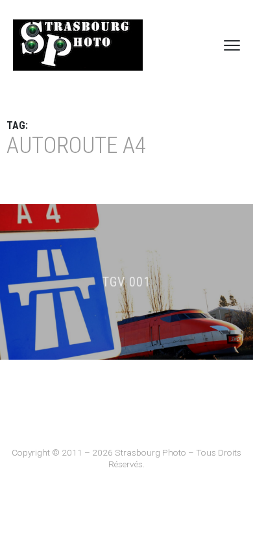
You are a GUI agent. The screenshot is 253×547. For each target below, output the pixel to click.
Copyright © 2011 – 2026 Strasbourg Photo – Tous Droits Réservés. (126, 458)
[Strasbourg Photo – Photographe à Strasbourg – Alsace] (78, 45)
